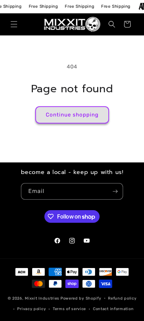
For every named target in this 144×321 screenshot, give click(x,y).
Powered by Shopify (80, 298)
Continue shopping (72, 115)
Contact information (113, 309)
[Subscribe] (115, 191)
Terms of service (69, 309)
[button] (14, 24)
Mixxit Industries (42, 298)
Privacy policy (31, 309)
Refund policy (122, 298)
